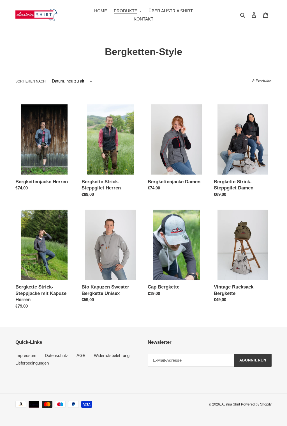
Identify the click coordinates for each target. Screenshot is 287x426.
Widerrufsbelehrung (111, 355)
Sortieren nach (30, 81)
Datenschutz (56, 355)
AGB (81, 355)
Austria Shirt (230, 404)
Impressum (25, 355)
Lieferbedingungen (32, 363)
